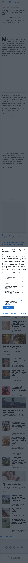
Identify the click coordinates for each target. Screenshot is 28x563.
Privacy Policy (22, 313)
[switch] (22, 281)
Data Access (14, 313)
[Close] (24, 250)
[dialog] (14, 281)
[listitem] (14, 278)
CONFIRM (8, 307)
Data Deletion (5, 313)
